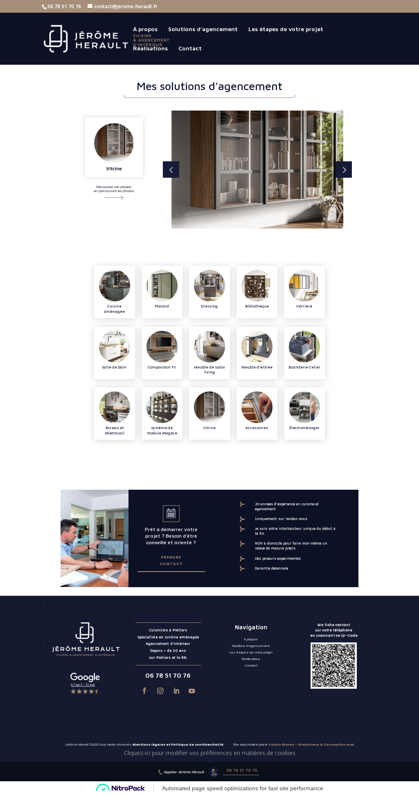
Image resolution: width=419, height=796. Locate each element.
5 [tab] (261, 238)
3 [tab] (246, 238)
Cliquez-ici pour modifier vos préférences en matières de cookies (209, 753)
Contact (190, 48)
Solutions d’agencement (203, 29)
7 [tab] (277, 238)
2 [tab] (238, 238)
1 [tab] (230, 238)
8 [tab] (285, 238)
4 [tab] (253, 238)
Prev (171, 169)
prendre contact (171, 560)
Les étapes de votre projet (285, 29)
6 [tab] (269, 238)
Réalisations (150, 48)
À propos (145, 29)
